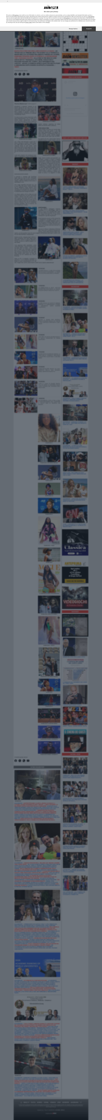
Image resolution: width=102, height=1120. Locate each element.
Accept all (88, 28)
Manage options (73, 28)
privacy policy (28, 22)
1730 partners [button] (15, 15)
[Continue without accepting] (7, 1)
